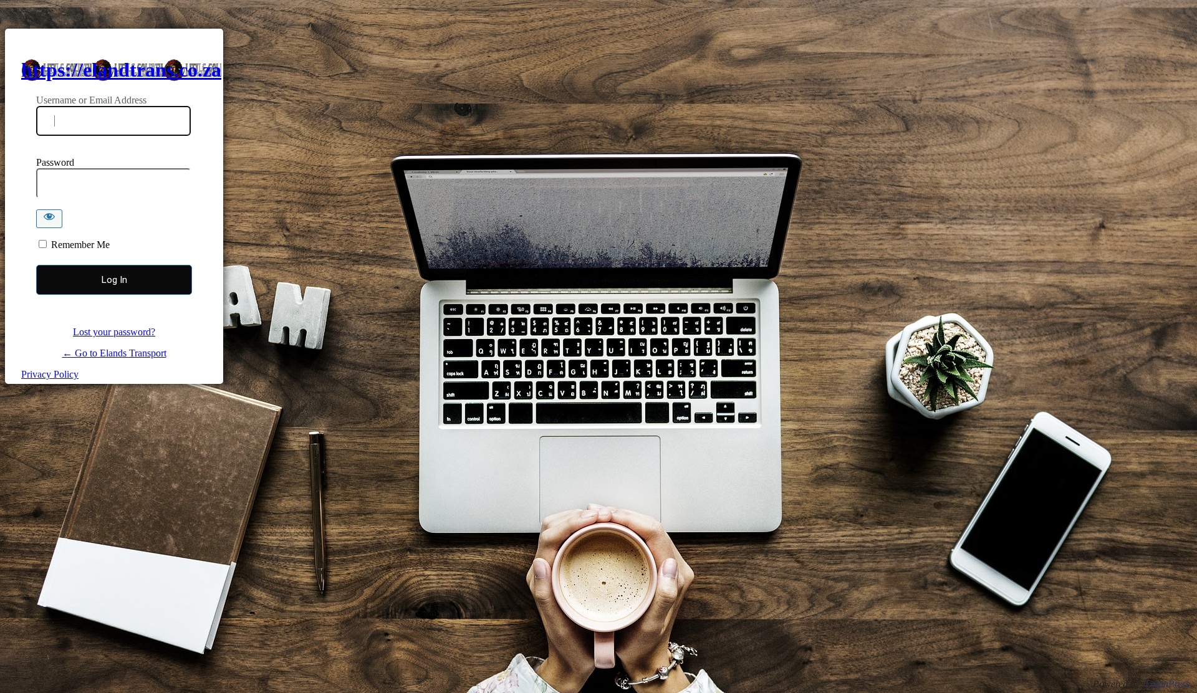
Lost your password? (114, 332)
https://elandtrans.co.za (121, 70)
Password (55, 162)
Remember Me (80, 244)
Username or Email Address (91, 100)
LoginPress (1167, 684)
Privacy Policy (50, 374)
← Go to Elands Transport (114, 353)
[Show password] (49, 218)
